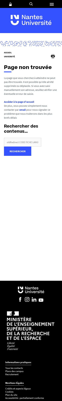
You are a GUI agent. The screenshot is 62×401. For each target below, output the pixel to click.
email (22, 109)
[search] (22, 142)
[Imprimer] (52, 56)
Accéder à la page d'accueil (19, 101)
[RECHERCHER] (31, 3)
